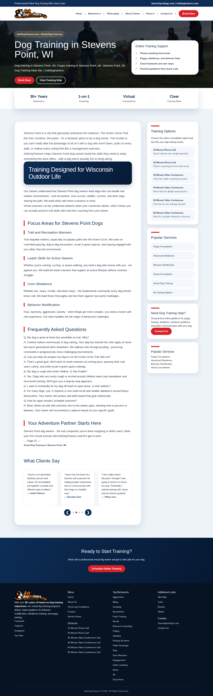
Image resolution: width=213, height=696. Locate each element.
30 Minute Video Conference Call (84, 637)
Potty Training (119, 616)
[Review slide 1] (73, 512)
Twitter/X (19, 626)
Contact (71, 611)
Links (160, 602)
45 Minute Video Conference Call (84, 642)
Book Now (188, 13)
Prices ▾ (150, 13)
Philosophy (113, 13)
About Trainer (132, 13)
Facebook (19, 621)
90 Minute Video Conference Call (84, 652)
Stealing (117, 636)
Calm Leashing (120, 665)
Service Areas (74, 616)
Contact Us (166, 13)
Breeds (161, 607)
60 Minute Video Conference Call (84, 647)
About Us (72, 602)
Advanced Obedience (163, 255)
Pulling (116, 631)
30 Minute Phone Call (78, 633)
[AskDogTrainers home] (39, 595)
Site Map (162, 597)
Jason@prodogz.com (162, 3)
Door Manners (120, 655)
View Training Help (51, 80)
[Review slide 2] (76, 512)
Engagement (119, 660)
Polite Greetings (120, 645)
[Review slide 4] (82, 512)
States (161, 611)
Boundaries (118, 611)
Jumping (117, 607)
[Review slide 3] (79, 512)
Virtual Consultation (162, 274)
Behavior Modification (163, 265)
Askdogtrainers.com (187, 3)
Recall (116, 621)
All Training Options (162, 292)
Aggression (118, 597)
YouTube (19, 635)
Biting (115, 602)
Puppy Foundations (162, 246)
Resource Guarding (122, 626)
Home (79, 13)
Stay (115, 650)
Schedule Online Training (106, 568)
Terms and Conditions (78, 607)
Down (115, 670)
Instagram (19, 630)
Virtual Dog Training (163, 283)
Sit (114, 674)
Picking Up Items (121, 640)
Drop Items (118, 679)
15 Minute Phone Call (78, 628)
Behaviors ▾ (94, 13)
